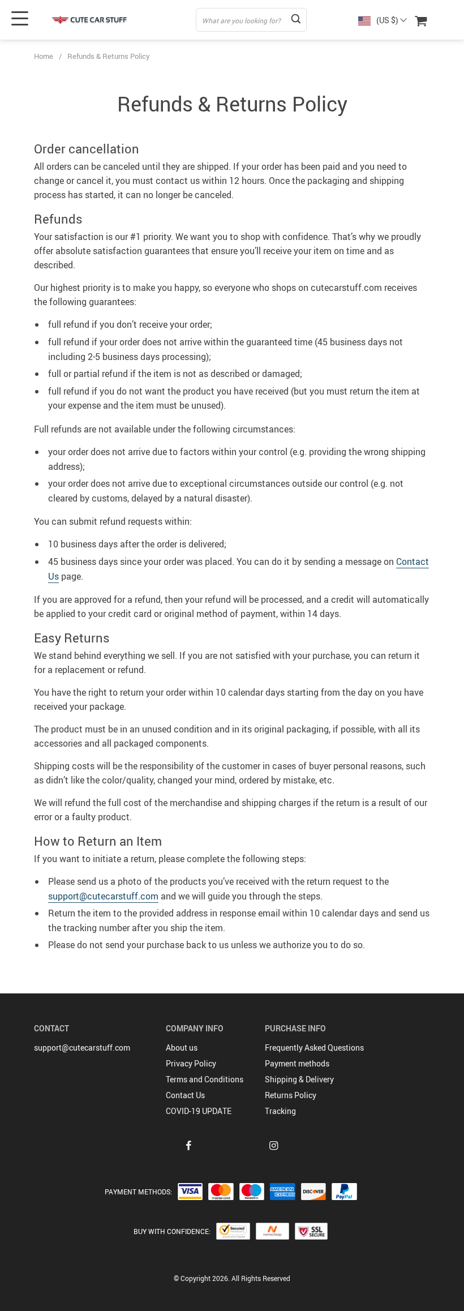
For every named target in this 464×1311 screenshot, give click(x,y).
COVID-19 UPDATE (198, 1111)
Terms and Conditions (204, 1079)
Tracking (280, 1111)
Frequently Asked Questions (314, 1047)
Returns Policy (290, 1095)
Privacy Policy (191, 1063)
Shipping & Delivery (299, 1079)
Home (43, 56)
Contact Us (185, 1095)
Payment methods (297, 1063)
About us (181, 1047)
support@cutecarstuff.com (103, 896)
